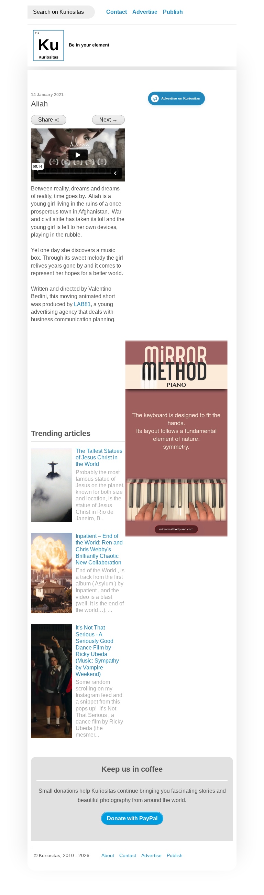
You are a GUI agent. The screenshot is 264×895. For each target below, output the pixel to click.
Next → (108, 120)
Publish (173, 12)
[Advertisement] (82, 375)
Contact (116, 12)
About (107, 855)
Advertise (144, 12)
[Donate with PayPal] (132, 818)
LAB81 (82, 304)
